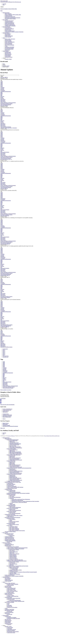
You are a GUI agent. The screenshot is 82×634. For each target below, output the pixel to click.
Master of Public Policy (11, 460)
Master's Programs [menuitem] (8, 13)
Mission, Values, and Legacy (10, 583)
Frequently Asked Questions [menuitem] (10, 24)
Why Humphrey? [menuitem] (8, 33)
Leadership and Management (5, 91)
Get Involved (9, 628)
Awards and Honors (8, 597)
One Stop (4, 3)
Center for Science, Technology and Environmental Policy (17, 547)
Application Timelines (9, 536)
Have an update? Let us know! (5, 389)
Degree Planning (8, 621)
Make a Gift (2, 428)
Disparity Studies (15, 568)
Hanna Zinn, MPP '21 (4, 105)
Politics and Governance (4, 152)
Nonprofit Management (11, 505)
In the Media (9, 605)
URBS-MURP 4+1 (10, 516)
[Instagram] (41, 403)
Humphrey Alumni (6, 65)
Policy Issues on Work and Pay (12, 508)
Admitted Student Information (10, 540)
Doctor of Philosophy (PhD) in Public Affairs (13, 482)
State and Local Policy (13, 563)
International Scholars (11, 523)
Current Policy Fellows (13, 526)
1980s (1, 82)
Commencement (8, 616)
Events (8, 603)
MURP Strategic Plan (13, 477)
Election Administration (11, 494)
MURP (1, 97)
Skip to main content (4, 0)
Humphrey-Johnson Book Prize (12, 596)
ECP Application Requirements (14, 492)
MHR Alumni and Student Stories (15, 452)
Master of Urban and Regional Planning (14, 474)
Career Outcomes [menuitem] (8, 36)
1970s (1, 81)
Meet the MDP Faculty (13, 440)
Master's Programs (8, 438)
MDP (1, 92)
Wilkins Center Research (13, 567)
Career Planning (8, 622)
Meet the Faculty (12, 455)
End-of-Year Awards (10, 599)
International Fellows (11, 518)
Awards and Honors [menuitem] (8, 43)
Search (2, 6)
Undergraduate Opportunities (10, 514)
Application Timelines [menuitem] (9, 21)
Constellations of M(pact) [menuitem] (9, 28)
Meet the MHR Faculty (13, 449)
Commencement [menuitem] (8, 52)
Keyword (2, 75)
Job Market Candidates (11, 484)
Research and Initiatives (13, 558)
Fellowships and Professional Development (10, 426)
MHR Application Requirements (15, 451)
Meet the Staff (11, 535)
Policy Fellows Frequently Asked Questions (17, 530)
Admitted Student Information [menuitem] (10, 25)
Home (4, 63)
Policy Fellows (9, 525)
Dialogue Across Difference (14, 553)
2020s (1, 86)
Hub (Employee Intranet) (7, 415)
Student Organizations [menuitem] (9, 35)
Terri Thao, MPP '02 (4, 77)
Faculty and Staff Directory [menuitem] (10, 30)
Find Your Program (6, 437)
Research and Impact (6, 542)
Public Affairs (2, 99)
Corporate (2, 88)
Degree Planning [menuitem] (8, 55)
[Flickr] (41, 402)
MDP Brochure (12, 441)
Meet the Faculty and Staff (14, 521)
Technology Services (8, 623)
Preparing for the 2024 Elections (17, 500)
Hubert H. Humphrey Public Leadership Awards (15, 601)
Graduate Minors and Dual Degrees (15, 447)
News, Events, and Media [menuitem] (9, 44)
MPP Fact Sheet (12, 463)
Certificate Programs (6, 425)
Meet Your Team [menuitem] (8, 53)
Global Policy (2, 198)
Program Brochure (10, 485)
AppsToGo (9, 624)
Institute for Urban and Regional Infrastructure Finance (16, 560)
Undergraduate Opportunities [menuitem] (10, 16)
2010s (1, 85)
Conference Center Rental (7, 414)
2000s (1, 84)
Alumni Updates (10, 627)
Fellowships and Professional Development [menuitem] (12, 17)
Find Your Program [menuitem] (6, 12)
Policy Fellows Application (14, 528)
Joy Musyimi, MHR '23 (4, 326)
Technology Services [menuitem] (8, 57)
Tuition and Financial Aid (9, 538)
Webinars (11, 503)
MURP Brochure (12, 476)
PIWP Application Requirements (15, 510)
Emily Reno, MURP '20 (4, 215)
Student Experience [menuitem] (6, 32)
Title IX (4, 418)
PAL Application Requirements (14, 513)
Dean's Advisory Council (11, 590)
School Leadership (10, 585)
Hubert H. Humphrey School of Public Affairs (8, 8)
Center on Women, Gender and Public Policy (15, 559)
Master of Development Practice (12, 439)
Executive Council (10, 592)
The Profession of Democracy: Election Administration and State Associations (25, 501)
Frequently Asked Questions (10, 539)
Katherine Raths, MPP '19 (5, 275)
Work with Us (7, 613)
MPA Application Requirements (15, 457)
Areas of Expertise (8, 543)
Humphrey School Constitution (12, 584)
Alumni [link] (4, 58)
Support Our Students (11, 630)
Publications (11, 564)
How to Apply (5, 532)
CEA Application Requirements (15, 497)
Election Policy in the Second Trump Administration (21, 499)
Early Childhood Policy (11, 490)
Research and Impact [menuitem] (6, 26)
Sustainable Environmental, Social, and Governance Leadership (18, 493)
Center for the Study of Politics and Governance (15, 548)
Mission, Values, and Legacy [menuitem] (10, 38)
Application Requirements (14, 442)
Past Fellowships (12, 522)
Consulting (2, 87)
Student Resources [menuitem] (8, 54)
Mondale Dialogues (12, 554)
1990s (1, 83)
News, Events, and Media (9, 602)
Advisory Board (12, 504)
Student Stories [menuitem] (7, 34)
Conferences (11, 498)
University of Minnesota (11, 435)
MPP (1, 95)
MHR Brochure (12, 450)
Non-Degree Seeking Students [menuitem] (10, 18)
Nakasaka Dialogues (13, 555)
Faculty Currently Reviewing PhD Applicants (15, 487)
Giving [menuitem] (6, 45)
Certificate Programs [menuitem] (8, 15)
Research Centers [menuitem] (8, 29)
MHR (1, 93)
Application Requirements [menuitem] (9, 22)
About (4, 582)
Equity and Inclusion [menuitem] (8, 42)
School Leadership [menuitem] (8, 40)
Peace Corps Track (12, 445)
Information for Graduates (11, 617)
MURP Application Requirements (15, 478)
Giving (6, 608)
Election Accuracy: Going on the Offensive (19, 502)
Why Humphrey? (8, 578)
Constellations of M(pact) (9, 544)
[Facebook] (41, 399)
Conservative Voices (13, 557)
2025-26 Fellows (12, 519)
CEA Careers (11, 496)
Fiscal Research (12, 562)
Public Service (3, 101)
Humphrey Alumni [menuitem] (8, 59)
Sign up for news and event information (7, 404)
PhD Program (5, 424)
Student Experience (6, 577)
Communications (6, 413)
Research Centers (8, 545)
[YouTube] (41, 401)
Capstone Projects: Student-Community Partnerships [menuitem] (14, 31)
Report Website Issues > (7, 416)
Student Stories (7, 579)
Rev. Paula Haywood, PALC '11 (6, 159)
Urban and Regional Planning (5, 104)
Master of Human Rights (11, 448)
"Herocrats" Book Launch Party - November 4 (8, 127)
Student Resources (8, 620)
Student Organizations (9, 580)
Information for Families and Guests (13, 618)
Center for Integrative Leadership (13, 546)
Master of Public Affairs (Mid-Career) (13, 454)
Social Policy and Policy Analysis (6, 103)
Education (2, 89)
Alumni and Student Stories (14, 444)
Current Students (10, 483)
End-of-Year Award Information (15, 600)
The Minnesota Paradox (13, 570)
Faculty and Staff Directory (7, 408)
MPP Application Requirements (14, 464)
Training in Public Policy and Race (15, 569)
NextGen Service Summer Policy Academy (14, 515)
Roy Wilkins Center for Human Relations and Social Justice (17, 565)
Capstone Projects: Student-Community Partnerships (14, 576)
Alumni (10, 520)
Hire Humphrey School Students (13, 631)
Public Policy (2, 100)
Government (2, 90)
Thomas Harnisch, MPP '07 (5, 297)
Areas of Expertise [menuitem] (8, 27)
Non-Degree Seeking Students (10, 531)
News (8, 604)
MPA (1, 94)
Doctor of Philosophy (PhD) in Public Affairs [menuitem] (13, 14)
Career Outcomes (8, 581)
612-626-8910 (2, 398)
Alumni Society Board (11, 589)
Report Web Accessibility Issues (54, 435)
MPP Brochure (12, 462)
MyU (4, 4)
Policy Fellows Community (14, 529)
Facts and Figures (8, 586)
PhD (1, 151)
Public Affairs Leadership (11, 511)
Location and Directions (9, 612)
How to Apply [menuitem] (5, 19)
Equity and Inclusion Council (12, 591)
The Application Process (9, 533)
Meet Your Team (8, 619)
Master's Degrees (6, 423)
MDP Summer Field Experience (15, 446)
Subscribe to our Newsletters (12, 607)
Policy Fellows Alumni (13, 527)
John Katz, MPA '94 (4, 188)
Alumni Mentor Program (11, 629)
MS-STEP (2, 96)
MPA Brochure (12, 456)
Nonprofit (2, 98)
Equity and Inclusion (8, 594)
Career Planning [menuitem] (8, 56)
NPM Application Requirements (15, 507)
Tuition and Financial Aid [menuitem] (9, 23)
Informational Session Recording (15, 443)
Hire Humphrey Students (9, 610)
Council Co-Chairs (10, 595)
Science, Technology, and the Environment (8, 102)
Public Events (11, 552)
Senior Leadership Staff (11, 588)
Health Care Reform (13, 556)
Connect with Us (10, 534)
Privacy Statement (47, 435)
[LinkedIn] (41, 400)
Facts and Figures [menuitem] (8, 39)
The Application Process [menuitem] (9, 20)
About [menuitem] (4, 37)
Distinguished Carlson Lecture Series (13, 598)
